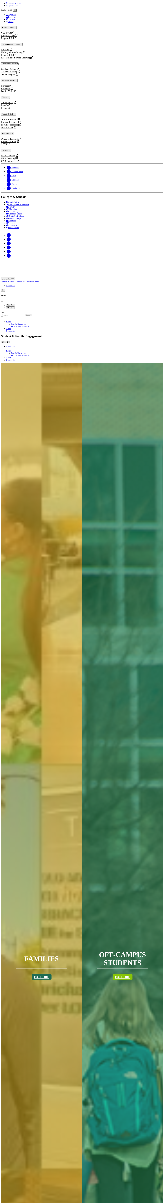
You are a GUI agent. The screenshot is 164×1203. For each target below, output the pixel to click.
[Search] (3, 290)
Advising (5, 49)
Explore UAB (7, 279)
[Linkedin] (8, 255)
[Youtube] (8, 247)
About (8, 329)
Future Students (8, 27)
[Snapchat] (8, 251)
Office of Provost (9, 119)
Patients (5, 150)
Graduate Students (9, 64)
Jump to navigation (14, 3)
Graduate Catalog (9, 71)
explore (41, 977)
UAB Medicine (8, 155)
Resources (6, 88)
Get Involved (7, 102)
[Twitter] (8, 239)
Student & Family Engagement (14, 281)
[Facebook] (8, 235)
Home (8, 322)
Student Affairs (33, 281)
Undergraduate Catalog (12, 52)
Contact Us (10, 286)
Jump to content (12, 5)
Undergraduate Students (11, 44)
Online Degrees (8, 74)
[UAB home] (82, 276)
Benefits (5, 105)
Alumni (5, 97)
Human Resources (9, 122)
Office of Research (10, 139)
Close (4, 342)
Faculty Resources (9, 124)
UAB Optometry (9, 161)
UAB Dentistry (8, 158)
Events (4, 108)
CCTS (4, 144)
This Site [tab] (10, 305)
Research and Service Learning (15, 57)
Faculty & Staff (8, 114)
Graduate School (9, 69)
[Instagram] (8, 243)
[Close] (15, 10)
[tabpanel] (82, 313)
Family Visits (7, 91)
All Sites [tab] (10, 308)
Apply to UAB (8, 35)
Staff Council (7, 127)
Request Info (7, 38)
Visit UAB (6, 33)
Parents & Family (9, 80)
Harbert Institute (8, 141)
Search (4, 312)
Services (5, 85)
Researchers (7, 133)
